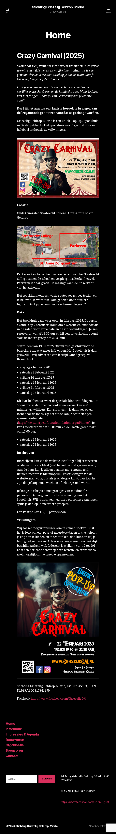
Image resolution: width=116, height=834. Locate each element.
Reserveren (15, 740)
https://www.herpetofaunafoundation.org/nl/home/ (54, 423)
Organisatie (15, 745)
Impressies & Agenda (22, 734)
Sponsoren (14, 750)
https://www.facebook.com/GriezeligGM (58, 699)
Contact (12, 756)
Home (10, 724)
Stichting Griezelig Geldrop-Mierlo (58, 7)
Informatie (14, 729)
